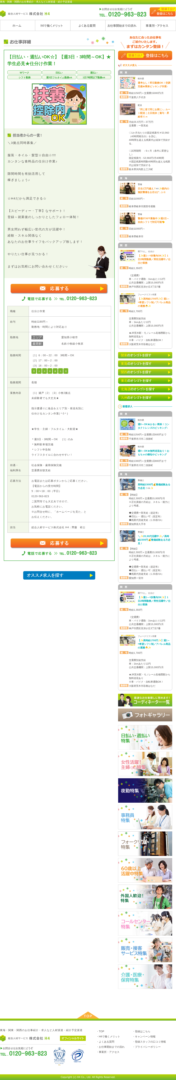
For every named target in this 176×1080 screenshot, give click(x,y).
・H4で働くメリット (108, 1036)
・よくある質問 (105, 1041)
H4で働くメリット (52, 25)
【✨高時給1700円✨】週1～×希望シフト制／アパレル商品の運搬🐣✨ (154, 302)
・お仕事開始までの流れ (110, 1046)
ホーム (17, 25)
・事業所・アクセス (107, 1051)
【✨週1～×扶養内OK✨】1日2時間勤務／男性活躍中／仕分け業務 (154, 259)
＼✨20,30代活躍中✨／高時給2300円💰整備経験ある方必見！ (154, 540)
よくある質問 (88, 25)
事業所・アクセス (158, 25)
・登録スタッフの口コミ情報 (149, 1041)
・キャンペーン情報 (144, 1036)
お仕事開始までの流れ (123, 25)
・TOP (100, 1031)
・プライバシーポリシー (146, 1046)
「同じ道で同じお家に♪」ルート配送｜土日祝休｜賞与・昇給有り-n (154, 113)
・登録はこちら (141, 1031)
